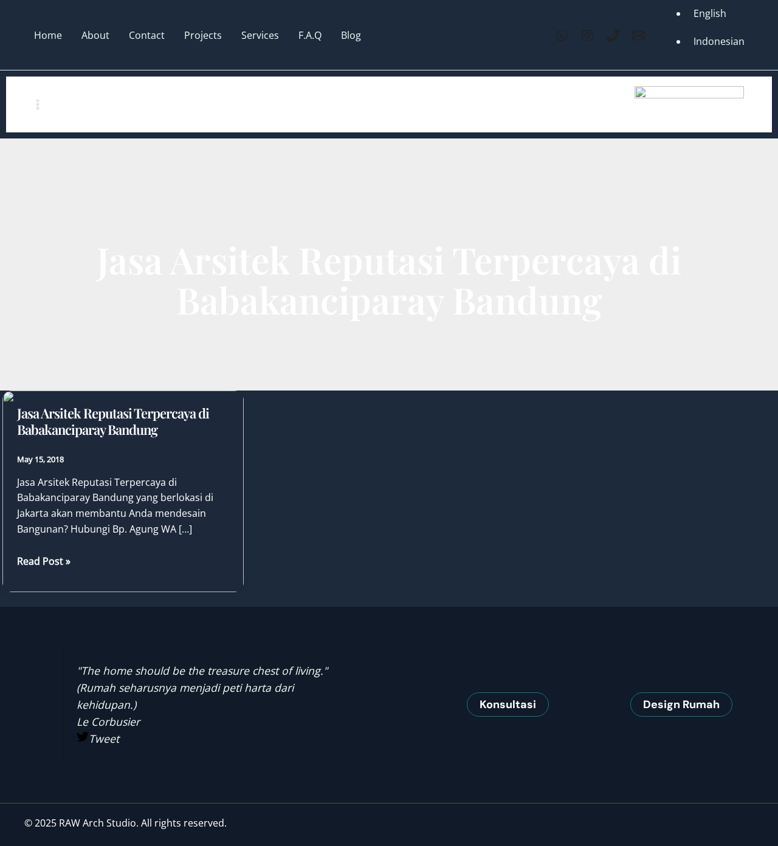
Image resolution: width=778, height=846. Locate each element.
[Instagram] (587, 35)
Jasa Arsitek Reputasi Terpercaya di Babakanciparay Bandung (113, 421)
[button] (508, 704)
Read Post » (44, 562)
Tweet (104, 738)
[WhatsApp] (562, 35)
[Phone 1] (613, 35)
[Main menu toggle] (37, 104)
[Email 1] (638, 35)
